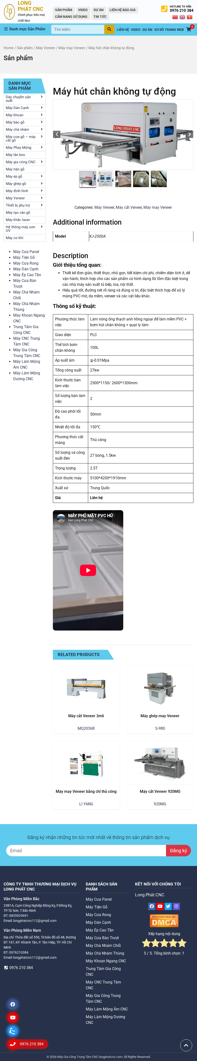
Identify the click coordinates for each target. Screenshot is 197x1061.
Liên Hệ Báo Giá (122, 10)
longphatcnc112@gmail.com (34, 921)
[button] (27, 29)
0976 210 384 (181, 10)
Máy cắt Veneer (129, 207)
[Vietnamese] (189, 16)
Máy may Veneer (71, 48)
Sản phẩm (25, 48)
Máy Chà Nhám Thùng (105, 953)
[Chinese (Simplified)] (175, 16)
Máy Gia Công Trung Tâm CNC (78, 1057)
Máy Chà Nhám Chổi (103, 945)
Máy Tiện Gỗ (24, 257)
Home (8, 48)
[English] (182, 16)
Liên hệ (123, 30)
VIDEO (83, 10)
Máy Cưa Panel (26, 251)
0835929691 (18, 916)
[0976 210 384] (13, 1044)
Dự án (99, 10)
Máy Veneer (45, 48)
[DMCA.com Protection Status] (164, 920)
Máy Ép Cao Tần (27, 275)
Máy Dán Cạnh (25, 269)
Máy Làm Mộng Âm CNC (107, 1009)
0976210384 (18, 952)
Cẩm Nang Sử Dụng (71, 17)
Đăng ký (178, 850)
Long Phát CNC (149, 894)
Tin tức (99, 17)
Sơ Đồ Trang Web (169, 30)
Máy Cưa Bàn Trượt (102, 938)
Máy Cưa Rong (25, 263)
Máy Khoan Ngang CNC (106, 961)
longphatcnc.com (110, 1057)
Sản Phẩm (63, 10)
